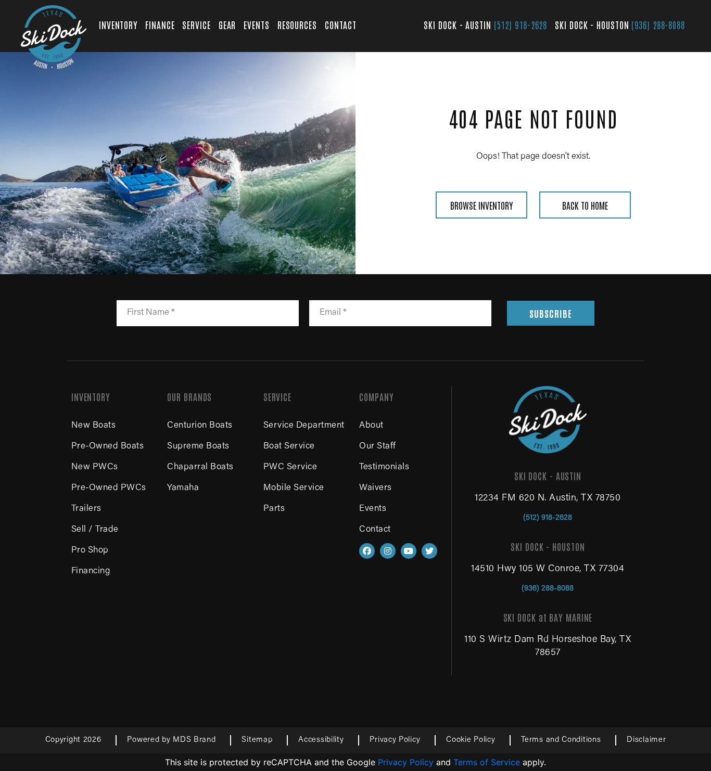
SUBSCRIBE (550, 313)
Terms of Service (486, 762)
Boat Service (289, 446)
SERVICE (196, 24)
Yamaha (183, 488)
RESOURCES (297, 24)
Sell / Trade (95, 529)
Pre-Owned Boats (107, 446)
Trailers (86, 509)
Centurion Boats (200, 425)
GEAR (227, 24)
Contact (375, 529)
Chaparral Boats (200, 467)
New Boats (93, 425)
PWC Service (290, 467)
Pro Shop (90, 550)
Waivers (375, 488)
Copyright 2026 (73, 740)
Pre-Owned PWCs (108, 488)
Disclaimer (646, 740)
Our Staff (377, 446)
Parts (274, 509)
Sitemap (257, 740)
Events (372, 509)
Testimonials (384, 467)
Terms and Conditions (561, 740)
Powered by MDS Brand (171, 740)
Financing (90, 571)
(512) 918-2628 (521, 24)
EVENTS (256, 24)
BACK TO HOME (585, 205)
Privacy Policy (395, 740)
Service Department (304, 425)
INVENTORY (118, 24)
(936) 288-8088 (658, 24)
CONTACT (341, 24)
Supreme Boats (198, 446)
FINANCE (159, 24)
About (371, 425)
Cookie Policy (470, 740)
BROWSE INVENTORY (481, 205)
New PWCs (94, 467)
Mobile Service (293, 488)
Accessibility (321, 740)
